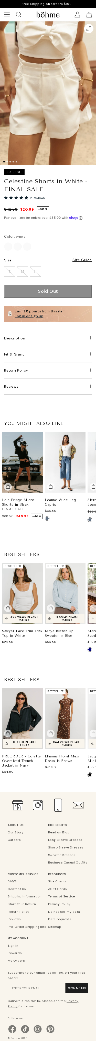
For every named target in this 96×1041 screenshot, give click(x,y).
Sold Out (48, 291)
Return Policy (16, 370)
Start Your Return (22, 904)
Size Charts (57, 881)
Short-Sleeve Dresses (66, 847)
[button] (91, 87)
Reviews (11, 386)
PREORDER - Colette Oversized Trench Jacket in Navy (21, 760)
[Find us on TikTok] (25, 1033)
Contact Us (17, 889)
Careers (14, 840)
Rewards (15, 953)
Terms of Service (61, 896)
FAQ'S (12, 881)
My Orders (16, 961)
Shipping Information (25, 896)
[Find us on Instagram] (37, 1033)
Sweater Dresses (62, 855)
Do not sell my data (64, 912)
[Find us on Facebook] (12, 1033)
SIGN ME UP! (77, 988)
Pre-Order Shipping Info (27, 927)
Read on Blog (59, 832)
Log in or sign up (29, 316)
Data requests (60, 919)
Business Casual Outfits (67, 862)
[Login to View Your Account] (77, 14)
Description (14, 338)
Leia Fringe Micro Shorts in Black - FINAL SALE (18, 504)
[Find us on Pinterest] (50, 1033)
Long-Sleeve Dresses (65, 840)
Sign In (13, 946)
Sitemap (54, 927)
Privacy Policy (59, 904)
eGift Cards (57, 889)
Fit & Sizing (14, 354)
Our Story (16, 832)
